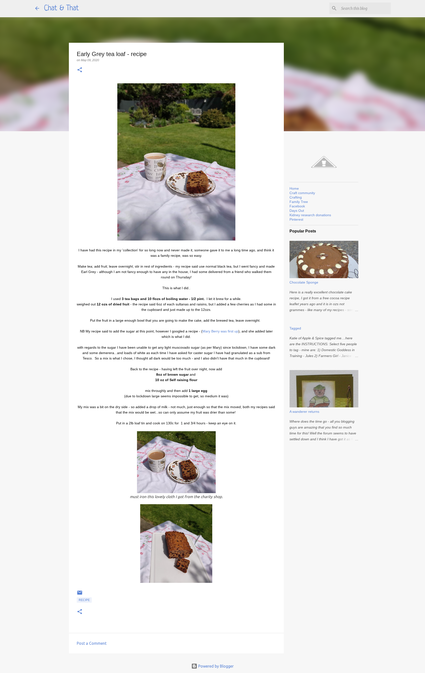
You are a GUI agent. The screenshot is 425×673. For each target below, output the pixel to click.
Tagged (295, 328)
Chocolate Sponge (303, 282)
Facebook (297, 206)
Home (294, 188)
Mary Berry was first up (220, 331)
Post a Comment (91, 643)
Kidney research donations (310, 215)
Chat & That (61, 8)
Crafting (295, 197)
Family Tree (298, 202)
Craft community (302, 193)
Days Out (296, 211)
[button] (80, 70)
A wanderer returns (304, 412)
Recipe (84, 600)
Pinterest (296, 219)
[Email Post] (80, 594)
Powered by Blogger (215, 666)
